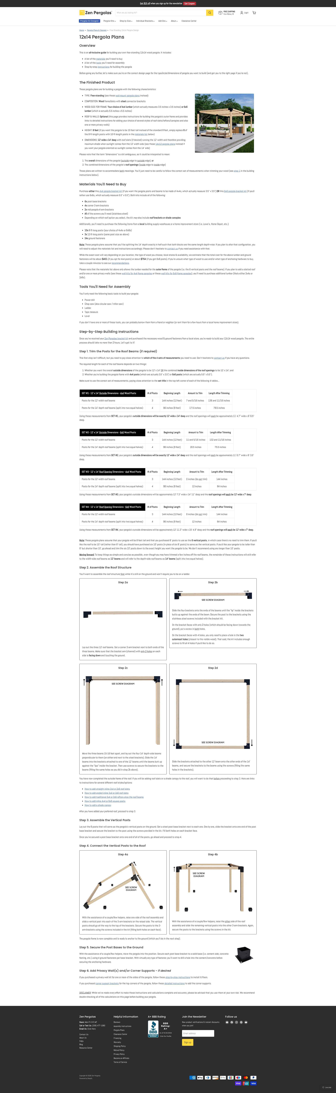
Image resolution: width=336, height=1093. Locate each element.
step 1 (237, 170)
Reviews (117, 1022)
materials (100, 58)
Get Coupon (190, 3)
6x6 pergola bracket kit (235, 191)
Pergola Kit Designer (89, 21)
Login (246, 12)
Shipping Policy (120, 1046)
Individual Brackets (144, 20)
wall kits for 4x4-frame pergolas (137, 273)
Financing (117, 1038)
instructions (103, 66)
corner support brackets (107, 983)
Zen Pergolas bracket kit (116, 338)
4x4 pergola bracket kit (110, 191)
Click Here (91, 1028)
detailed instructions (174, 983)
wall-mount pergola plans (128, 95)
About (174, 20)
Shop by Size (125, 20)
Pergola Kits (109, 20)
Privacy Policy (119, 1054)
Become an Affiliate (121, 1058)
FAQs (81, 1041)
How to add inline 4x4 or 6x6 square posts (105, 801)
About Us (82, 1037)
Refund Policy (119, 1050)
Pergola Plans (119, 1030)
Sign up (187, 1042)
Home (81, 30)
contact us (172, 248)
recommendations (120, 263)
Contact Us (83, 1034)
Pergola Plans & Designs (96, 30)
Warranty (117, 1042)
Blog (81, 1044)
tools (98, 62)
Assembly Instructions (122, 1026)
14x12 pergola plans (165, 144)
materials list (141, 134)
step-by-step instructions (178, 977)
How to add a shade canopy (98, 805)
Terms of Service (120, 1062)
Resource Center (85, 1047)
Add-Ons (162, 20)
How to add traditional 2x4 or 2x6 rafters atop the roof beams (114, 797)
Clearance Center (189, 20)
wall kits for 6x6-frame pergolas (176, 273)
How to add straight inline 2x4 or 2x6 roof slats (107, 789)
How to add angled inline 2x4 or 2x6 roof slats (106, 793)
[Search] (209, 13)
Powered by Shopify (85, 1078)
